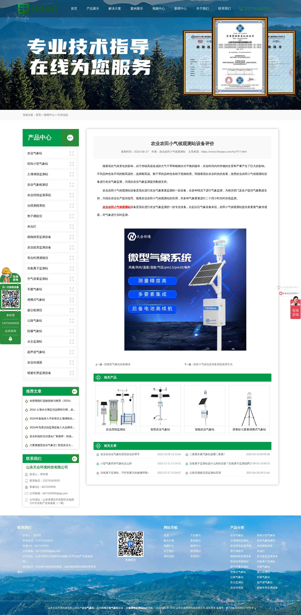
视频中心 (158, 8)
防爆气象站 (34, 331)
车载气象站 (34, 289)
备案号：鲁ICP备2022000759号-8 (234, 608)
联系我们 (224, 8)
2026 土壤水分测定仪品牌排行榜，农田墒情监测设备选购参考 (53, 409)
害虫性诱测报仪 (37, 257)
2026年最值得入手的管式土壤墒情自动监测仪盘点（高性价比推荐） (53, 418)
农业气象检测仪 (37, 184)
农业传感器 (34, 362)
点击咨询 (10, 331)
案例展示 (136, 8)
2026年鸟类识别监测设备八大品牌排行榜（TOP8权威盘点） (53, 427)
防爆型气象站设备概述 (117, 364)
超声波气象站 (36, 352)
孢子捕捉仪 (34, 216)
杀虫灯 (31, 226)
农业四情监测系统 (39, 195)
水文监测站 (34, 341)
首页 (74, 8)
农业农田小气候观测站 (172, 151)
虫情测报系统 (36, 205)
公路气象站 (34, 320)
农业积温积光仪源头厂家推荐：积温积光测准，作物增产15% (53, 436)
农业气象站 (34, 153)
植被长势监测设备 (39, 372)
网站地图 (169, 556)
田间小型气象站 (37, 163)
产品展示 (93, 8)
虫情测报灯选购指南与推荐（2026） (51, 401)
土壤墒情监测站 (37, 174)
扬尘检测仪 (34, 310)
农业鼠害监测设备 (39, 247)
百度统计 (195, 556)
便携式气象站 (36, 299)
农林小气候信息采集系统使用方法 (213, 364)
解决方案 (115, 8)
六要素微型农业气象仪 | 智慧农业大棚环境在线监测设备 (53, 445)
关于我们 (202, 8)
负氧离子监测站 (37, 268)
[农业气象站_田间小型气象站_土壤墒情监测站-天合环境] (37, 8)
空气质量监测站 (37, 278)
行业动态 (63, 115)
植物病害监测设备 (39, 237)
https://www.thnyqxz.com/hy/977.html (224, 151)
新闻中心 (180, 8)
